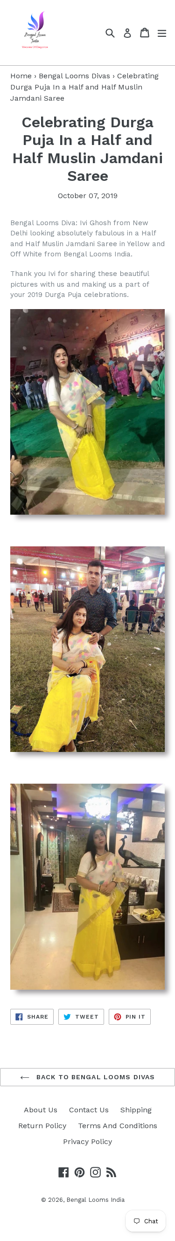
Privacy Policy (87, 1141)
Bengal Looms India (95, 1199)
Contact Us (89, 1109)
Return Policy (42, 1125)
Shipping (136, 1109)
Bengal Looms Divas (74, 75)
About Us (40, 1109)
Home (21, 75)
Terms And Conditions (117, 1125)
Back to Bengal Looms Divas (94, 1077)
